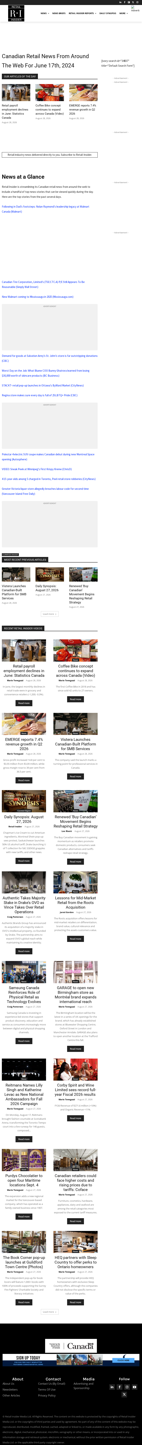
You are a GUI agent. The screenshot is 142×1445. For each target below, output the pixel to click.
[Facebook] (125, 2)
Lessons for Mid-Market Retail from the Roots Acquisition (75, 903)
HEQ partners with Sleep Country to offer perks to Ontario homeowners (76, 1262)
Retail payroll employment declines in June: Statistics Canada (24, 671)
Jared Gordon (67, 912)
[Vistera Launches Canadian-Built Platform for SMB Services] (16, 574)
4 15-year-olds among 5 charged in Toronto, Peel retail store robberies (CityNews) (49, 479)
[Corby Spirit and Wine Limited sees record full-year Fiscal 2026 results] (75, 1070)
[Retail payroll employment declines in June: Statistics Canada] (16, 92)
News (23, 660)
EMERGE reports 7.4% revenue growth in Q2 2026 (82, 109)
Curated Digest (10, 554)
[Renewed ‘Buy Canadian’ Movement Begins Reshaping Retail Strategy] (83, 574)
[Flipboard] (129, 2)
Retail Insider (15, 826)
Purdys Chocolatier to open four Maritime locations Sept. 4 (24, 1180)
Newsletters (10, 1389)
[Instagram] (137, 2)
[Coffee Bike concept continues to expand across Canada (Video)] (50, 92)
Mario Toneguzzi (15, 680)
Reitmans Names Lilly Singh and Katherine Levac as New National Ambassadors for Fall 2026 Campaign (23, 1094)
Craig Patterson (15, 916)
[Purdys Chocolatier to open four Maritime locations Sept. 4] (24, 1160)
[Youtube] (135, 1387)
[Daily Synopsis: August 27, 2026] (50, 574)
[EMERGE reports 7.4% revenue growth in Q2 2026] (83, 92)
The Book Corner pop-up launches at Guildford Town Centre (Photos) (24, 1262)
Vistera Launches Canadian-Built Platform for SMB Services (75, 744)
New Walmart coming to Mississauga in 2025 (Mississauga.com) (37, 296)
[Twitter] (133, 2)
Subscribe (66, 154)
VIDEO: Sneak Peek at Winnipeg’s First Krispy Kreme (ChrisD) (37, 469)
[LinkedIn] (120, 2)
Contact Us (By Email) (51, 1383)
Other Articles (11, 1395)
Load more (48, 613)
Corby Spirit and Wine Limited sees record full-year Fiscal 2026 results (76, 1090)
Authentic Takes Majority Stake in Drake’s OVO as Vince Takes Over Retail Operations (24, 905)
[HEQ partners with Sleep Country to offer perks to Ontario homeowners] (75, 1242)
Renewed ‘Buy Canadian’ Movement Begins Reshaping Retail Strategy (81, 594)
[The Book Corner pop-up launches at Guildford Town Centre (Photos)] (24, 1242)
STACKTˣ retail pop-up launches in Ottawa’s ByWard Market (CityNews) (43, 385)
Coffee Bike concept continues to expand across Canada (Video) (50, 109)
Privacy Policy (47, 1395)
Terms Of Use (46, 1389)
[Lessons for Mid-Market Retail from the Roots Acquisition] (75, 882)
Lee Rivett (67, 831)
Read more (24, 703)
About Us (8, 1383)
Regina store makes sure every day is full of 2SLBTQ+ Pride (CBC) (39, 395)
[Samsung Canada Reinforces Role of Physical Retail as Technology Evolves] (24, 972)
